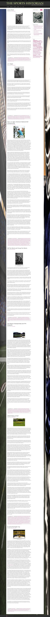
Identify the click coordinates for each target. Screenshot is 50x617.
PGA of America (9, 411)
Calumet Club (28, 239)
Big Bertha (25, 516)
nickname (34, 52)
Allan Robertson (23, 317)
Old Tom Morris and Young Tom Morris (17, 248)
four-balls (9, 609)
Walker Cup (15, 610)
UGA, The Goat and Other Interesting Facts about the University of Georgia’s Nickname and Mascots (38, 34)
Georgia (39, 46)
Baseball (15, 6)
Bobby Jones (14, 239)
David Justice (35, 46)
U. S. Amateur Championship (23, 244)
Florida (39, 46)
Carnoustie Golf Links (14, 58)
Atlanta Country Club (15, 409)
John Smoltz (36, 49)
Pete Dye (25, 410)
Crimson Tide (39, 45)
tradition (37, 55)
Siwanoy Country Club (22, 521)
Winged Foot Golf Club (27, 245)
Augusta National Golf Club (20, 516)
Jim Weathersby (13, 124)
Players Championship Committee (18, 411)
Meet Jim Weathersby (19, 0)
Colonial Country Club (25, 409)
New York (15, 519)
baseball (34, 42)
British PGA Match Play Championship (18, 116)
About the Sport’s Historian (12, 0)
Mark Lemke (36, 50)
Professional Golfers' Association (14, 520)
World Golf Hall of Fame (36, 57)
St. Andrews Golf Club (24, 243)
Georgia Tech (40, 47)
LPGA (13, 519)
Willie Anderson (22, 245)
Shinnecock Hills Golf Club (17, 243)
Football (8, 6)
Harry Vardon (12, 59)
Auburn (42, 41)
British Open (18, 57)
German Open (9, 117)
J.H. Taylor (15, 59)
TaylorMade (22, 522)
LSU (33, 50)
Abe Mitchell (21, 608)
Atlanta (40, 40)
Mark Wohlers (40, 50)
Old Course (23, 519)
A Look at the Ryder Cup (13, 526)
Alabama (35, 40)
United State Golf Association (14, 245)
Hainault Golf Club (18, 117)
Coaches (18, 6)
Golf (20, 6)
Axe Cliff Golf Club (19, 115)
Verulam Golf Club (12, 610)
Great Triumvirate (13, 117)
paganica (26, 519)
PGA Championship (28, 410)
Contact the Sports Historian (32, 0)
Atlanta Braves (36, 41)
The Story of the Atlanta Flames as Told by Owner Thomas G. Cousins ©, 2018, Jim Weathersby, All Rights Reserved (38, 27)
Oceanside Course (21, 410)
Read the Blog (25, 0)
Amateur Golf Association (24, 238)
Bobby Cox (36, 42)
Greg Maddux (35, 48)
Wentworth (22, 610)
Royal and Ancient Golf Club (22, 520)
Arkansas (38, 40)
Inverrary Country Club (12, 410)
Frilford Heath (28, 116)
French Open (20, 58)
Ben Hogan (11, 239)
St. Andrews (19, 522)
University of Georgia (38, 56)
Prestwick (9, 520)
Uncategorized (15, 238)
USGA (19, 245)
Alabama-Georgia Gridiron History (37, 30)
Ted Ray (28, 243)
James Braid (10, 9)
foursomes (12, 609)
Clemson (36, 44)
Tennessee (35, 54)
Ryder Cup (11, 521)
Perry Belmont (12, 243)
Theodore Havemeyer (17, 244)
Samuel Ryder (27, 609)
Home (7, 0)
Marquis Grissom (36, 51)
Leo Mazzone (40, 49)
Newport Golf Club (19, 519)
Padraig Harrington (22, 59)
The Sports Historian (25, 3)
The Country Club (26, 522)
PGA (27, 519)
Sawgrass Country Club (25, 411)
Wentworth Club (26, 610)
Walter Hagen (19, 610)
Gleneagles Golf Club (25, 58)
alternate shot (25, 608)
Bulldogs (38, 43)
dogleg (18, 58)
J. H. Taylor (10, 64)
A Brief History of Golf (12, 416)
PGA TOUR (12, 411)
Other (23, 6)
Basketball (11, 6)
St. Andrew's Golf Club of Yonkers (13, 522)
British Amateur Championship (20, 239)
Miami (39, 51)
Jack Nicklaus (17, 410)
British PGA (22, 57)
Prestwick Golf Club (27, 59)
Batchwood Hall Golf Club (25, 115)
